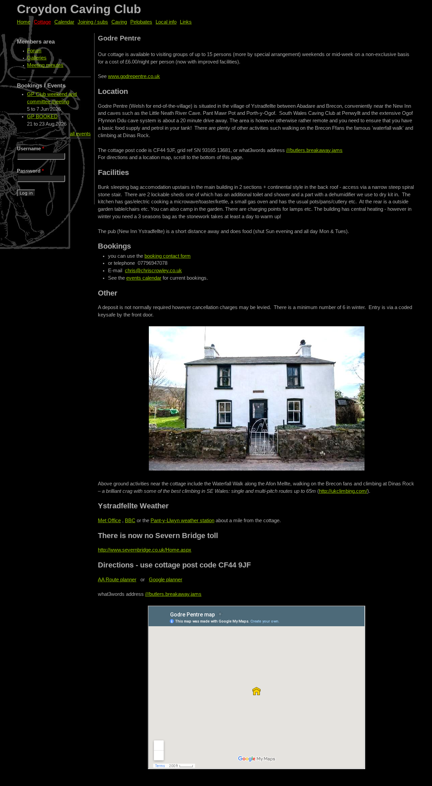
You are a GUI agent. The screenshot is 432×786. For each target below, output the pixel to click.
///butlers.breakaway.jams (314, 150)
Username (30, 148)
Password (30, 171)
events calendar (143, 278)
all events (80, 133)
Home (23, 22)
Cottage (42, 22)
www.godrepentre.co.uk (134, 76)
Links (186, 22)
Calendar (64, 22)
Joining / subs (93, 22)
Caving (119, 22)
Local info (166, 22)
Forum (34, 50)
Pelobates (141, 22)
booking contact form (167, 256)
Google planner (165, 579)
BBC (130, 520)
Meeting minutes (45, 65)
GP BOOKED (42, 116)
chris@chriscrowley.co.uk (153, 270)
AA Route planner (117, 579)
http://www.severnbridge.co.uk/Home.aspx (144, 550)
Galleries (37, 57)
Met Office (109, 520)
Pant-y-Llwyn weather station (182, 520)
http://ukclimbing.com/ (343, 491)
